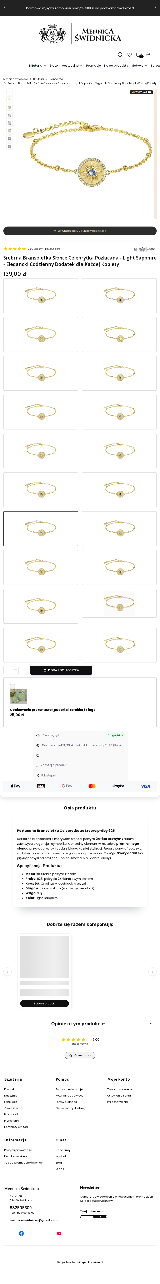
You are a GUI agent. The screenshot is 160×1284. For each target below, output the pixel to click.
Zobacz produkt (44, 1003)
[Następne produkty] (152, 971)
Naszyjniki (11, 1096)
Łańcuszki (11, 1102)
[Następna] (155, 8)
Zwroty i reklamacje (69, 1089)
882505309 (21, 1208)
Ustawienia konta (119, 1096)
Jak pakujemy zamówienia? (23, 1163)
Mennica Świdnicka (15, 79)
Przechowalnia (117, 1102)
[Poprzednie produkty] (7, 971)
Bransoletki (56, 79)
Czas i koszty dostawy (71, 1108)
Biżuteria (38, 79)
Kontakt (61, 1156)
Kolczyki (9, 1089)
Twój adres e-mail (93, 1211)
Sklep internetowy (78, 1262)
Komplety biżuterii (16, 1127)
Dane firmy (63, 1150)
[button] (139, 66)
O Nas (60, 1169)
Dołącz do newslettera (99, 1217)
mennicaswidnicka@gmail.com (34, 1220)
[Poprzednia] (4, 8)
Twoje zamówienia (120, 1089)
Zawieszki (11, 1108)
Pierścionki (11, 1121)
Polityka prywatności (18, 1150)
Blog (59, 1163)
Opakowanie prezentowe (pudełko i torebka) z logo (52, 710)
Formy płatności (67, 1102)
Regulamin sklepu (16, 1156)
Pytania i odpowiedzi (70, 1096)
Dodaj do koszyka (63, 670)
